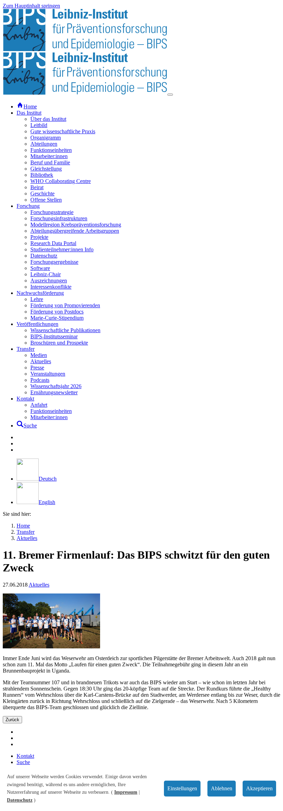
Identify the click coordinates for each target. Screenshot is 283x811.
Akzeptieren (259, 788)
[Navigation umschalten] (170, 95)
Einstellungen (182, 788)
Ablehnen (221, 788)
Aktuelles (39, 585)
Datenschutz (19, 800)
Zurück (12, 719)
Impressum (125, 792)
